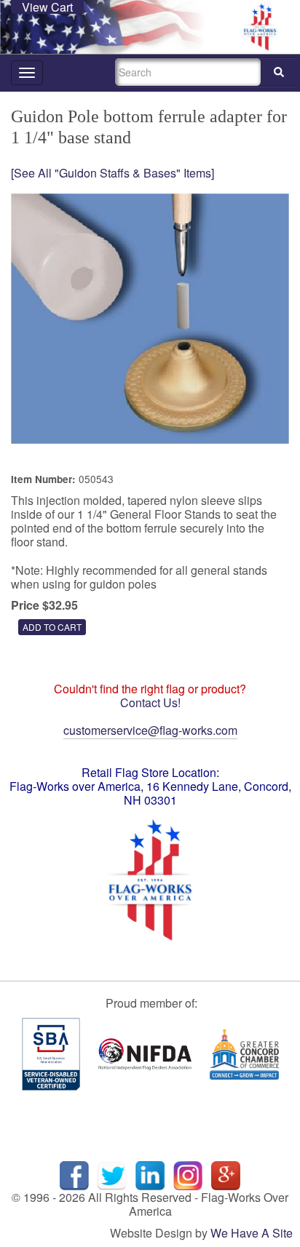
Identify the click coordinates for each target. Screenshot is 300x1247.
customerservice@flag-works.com (150, 730)
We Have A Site (251, 1232)
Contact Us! (150, 702)
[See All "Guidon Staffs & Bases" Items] (112, 172)
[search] (278, 72)
